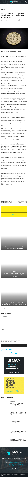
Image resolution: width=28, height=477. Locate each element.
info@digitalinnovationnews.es (16, 462)
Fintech (5, 6)
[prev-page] (2, 308)
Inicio (2, 6)
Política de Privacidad (9, 464)
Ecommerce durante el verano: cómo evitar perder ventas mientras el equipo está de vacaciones (14, 275)
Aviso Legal (16, 464)
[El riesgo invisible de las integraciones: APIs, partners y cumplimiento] (5, 431)
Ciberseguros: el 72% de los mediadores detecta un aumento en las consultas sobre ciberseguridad (14, 303)
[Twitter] (12, 353)
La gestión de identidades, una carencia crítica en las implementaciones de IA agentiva (14, 247)
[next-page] (4, 308)
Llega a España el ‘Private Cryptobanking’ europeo (22, 202)
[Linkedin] (15, 353)
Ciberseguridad (14, 301)
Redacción (24, 20)
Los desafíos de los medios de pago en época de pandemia (6, 202)
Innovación (14, 271)
